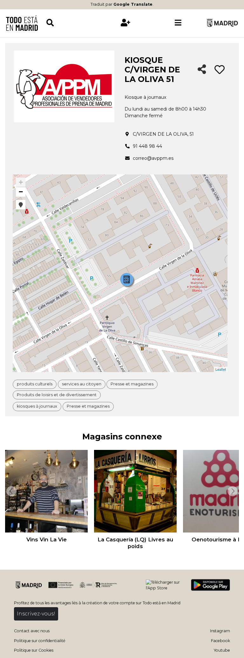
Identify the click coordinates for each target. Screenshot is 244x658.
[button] (20, 204)
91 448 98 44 (147, 146)
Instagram (220, 630)
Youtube (222, 650)
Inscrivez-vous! (36, 614)
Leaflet (220, 369)
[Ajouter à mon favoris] (219, 70)
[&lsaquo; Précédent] (11, 491)
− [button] (21, 192)
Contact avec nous (32, 630)
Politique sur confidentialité (39, 640)
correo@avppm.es (153, 158)
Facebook (220, 640)
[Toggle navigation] (178, 22)
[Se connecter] (125, 23)
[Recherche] (72, 23)
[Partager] (202, 69)
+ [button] (21, 182)
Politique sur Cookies (33, 650)
